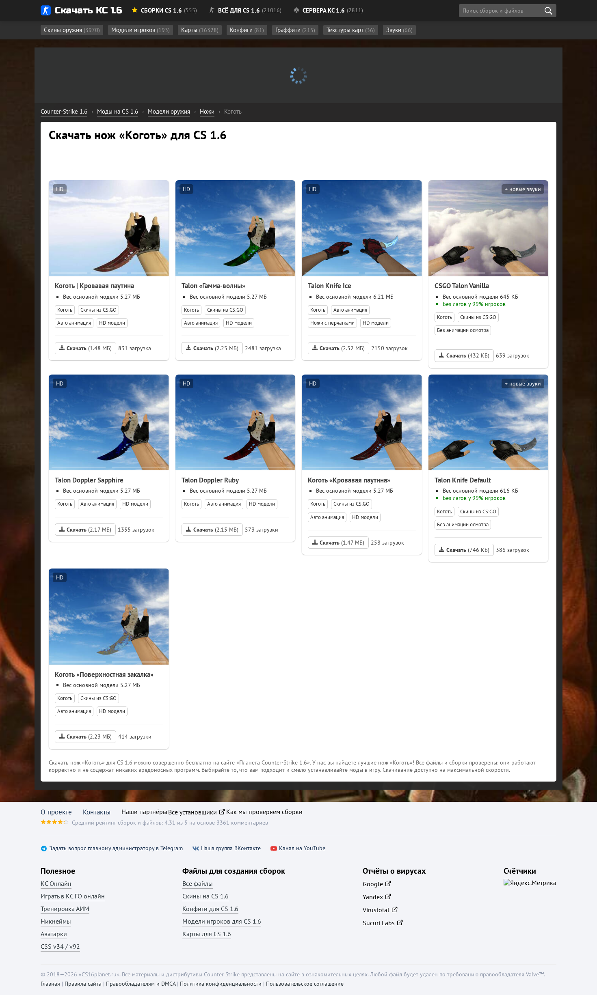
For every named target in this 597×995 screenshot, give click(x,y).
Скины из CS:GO (98, 309)
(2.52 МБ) (342, 348)
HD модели (112, 322)
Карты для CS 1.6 (206, 934)
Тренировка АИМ (65, 909)
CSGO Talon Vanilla (462, 285)
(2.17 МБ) (89, 529)
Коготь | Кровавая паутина (94, 285)
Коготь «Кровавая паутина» (349, 480)
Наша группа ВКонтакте (231, 848)
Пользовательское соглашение (305, 983)
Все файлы (197, 883)
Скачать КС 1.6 (88, 10)
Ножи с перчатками (332, 322)
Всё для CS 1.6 (239, 10)
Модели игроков (140, 30)
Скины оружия (72, 30)
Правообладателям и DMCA (140, 983)
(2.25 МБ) (215, 348)
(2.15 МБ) (215, 529)
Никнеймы (56, 921)
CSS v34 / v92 (60, 946)
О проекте (56, 812)
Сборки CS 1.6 (161, 10)
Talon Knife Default (463, 480)
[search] (548, 10)
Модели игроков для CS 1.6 (221, 921)
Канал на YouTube (302, 848)
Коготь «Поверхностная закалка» (104, 674)
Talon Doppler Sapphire (89, 480)
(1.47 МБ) (342, 542)
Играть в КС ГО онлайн (73, 896)
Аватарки (54, 934)
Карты (199, 30)
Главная (50, 983)
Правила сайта (83, 983)
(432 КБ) (467, 355)
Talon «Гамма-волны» (213, 285)
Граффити (295, 30)
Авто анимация (74, 322)
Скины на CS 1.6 (205, 896)
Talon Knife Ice (329, 285)
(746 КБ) (467, 549)
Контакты (96, 812)
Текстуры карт (351, 30)
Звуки (399, 30)
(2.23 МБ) (89, 736)
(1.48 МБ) (89, 348)
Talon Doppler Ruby (210, 480)
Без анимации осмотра (463, 330)
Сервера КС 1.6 (324, 10)
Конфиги (247, 30)
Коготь (64, 309)
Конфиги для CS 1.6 (210, 909)
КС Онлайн (56, 883)
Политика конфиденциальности (221, 983)
